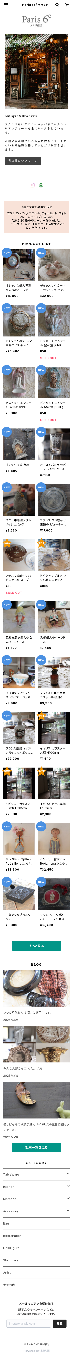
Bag (6, 1223)
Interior (8, 1186)
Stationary (10, 1260)
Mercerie (10, 1199)
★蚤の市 (9, 1284)
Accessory (11, 1211)
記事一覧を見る (36, 1147)
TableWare (11, 1174)
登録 (59, 1323)
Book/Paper (12, 1235)
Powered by (32, 1350)
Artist (7, 1272)
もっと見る (36, 946)
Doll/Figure (11, 1248)
